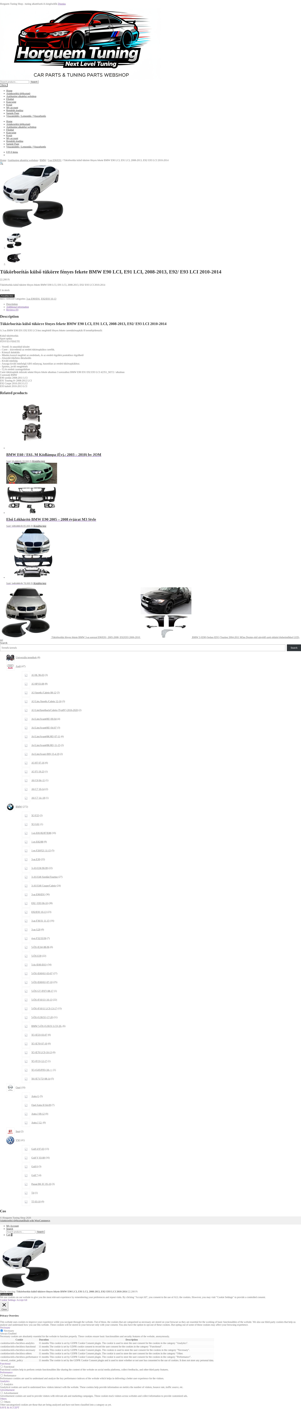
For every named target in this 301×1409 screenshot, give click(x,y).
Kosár (9, 104)
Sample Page (12, 113)
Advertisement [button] (7, 1390)
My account (12, 107)
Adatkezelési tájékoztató (18, 93)
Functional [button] (5, 1363)
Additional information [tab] (17, 307)
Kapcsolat (11, 102)
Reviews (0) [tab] (12, 309)
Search (34, 82)
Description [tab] (12, 304)
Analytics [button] (4, 1381)
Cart (9, 1234)
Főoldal (10, 99)
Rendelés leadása (14, 110)
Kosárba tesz (7, 296)
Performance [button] (6, 1372)
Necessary (9, 1330)
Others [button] (3, 1398)
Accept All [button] (21, 1300)
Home (9, 90)
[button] (1, 163)
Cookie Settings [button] (8, 1300)
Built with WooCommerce (37, 1220)
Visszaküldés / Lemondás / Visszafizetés (26, 116)
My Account (12, 1226)
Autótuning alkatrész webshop (21, 96)
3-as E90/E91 (54, 160)
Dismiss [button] (62, 4)
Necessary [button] (5, 1327)
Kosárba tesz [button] (38, 461)
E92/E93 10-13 (48, 298)
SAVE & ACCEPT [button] (9, 1407)
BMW (43, 160)
